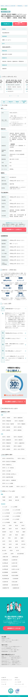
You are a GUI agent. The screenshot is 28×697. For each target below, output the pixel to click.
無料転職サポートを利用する (14, 229)
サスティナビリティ (18, 684)
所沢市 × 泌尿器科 (6, 449)
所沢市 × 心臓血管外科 (19, 443)
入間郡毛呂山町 (15, 556)
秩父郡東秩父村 (5, 578)
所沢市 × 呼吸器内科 (6, 420)
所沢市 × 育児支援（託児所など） (9, 474)
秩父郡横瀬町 (5, 572)
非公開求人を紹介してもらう (14, 401)
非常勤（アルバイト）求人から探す (10, 640)
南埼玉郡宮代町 (15, 584)
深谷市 (3, 534)
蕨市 (3, 538)
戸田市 (9, 538)
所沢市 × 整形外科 (18, 439)
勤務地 (17, 101)
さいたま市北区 (5, 509)
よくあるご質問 (12, 651)
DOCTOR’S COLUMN (14, 656)
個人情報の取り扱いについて (6, 679)
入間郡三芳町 (5, 556)
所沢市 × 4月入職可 (6, 470)
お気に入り (7, 23)
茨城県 (3, 497)
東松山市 (23, 528)
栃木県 (10, 497)
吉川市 (17, 550)
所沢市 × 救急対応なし (7, 464)
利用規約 (16, 677)
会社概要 (3, 677)
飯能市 (3, 528)
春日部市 (4, 531)
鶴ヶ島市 (4, 550)
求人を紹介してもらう (20, 23)
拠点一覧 (16, 649)
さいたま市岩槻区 (6, 522)
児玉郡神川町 (5, 581)
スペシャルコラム (6, 659)
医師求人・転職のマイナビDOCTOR (8, 5)
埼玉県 (26, 5)
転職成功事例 (5, 651)
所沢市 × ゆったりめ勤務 (7, 483)
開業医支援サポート (6, 661)
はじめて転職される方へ (14, 646)
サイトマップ (3, 682)
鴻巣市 (23, 531)
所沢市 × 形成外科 (18, 446)
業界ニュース (14, 659)
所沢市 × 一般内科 (6, 417)
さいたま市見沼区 (6, 513)
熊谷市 (21, 522)
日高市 (11, 550)
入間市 (15, 538)
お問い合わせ (17, 679)
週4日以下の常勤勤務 (6, 11)
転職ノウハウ (5, 656)
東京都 (10, 500)
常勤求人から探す (6, 638)
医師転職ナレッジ (6, 657)
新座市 (16, 541)
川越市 (15, 522)
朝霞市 (22, 538)
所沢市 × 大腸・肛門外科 (19, 449)
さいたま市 (4, 506)
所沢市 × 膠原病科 (18, 430)
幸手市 (23, 547)
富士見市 (23, 544)
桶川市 (23, 541)
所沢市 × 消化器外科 (18, 436)
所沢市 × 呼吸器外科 (6, 443)
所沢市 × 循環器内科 (18, 417)
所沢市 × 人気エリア (21, 486)
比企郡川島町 (5, 566)
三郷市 (3, 547)
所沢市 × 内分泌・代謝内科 (8, 423)
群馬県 (16, 497)
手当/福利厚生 (24, 102)
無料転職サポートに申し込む (14, 628)
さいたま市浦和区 (16, 516)
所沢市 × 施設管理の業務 (7, 477)
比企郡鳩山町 (5, 569)
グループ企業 (17, 682)
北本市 (10, 544)
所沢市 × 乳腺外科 (6, 446)
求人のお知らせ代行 (6, 662)
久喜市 (3, 544)
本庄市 (16, 528)
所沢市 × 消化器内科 (19, 420)
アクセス (3, 684)
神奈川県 (17, 500)
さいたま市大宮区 (16, 509)
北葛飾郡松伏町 (16, 588)
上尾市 (10, 534)
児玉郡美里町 (15, 578)
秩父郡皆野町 (14, 572)
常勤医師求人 (20, 5)
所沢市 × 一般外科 (6, 436)
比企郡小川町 (14, 563)
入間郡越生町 (5, 559)
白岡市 (12, 553)
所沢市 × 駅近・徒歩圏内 (7, 486)
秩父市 (16, 525)
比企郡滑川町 (14, 559)
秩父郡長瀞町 (5, 575)
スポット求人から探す (7, 641)
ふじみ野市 (4, 553)
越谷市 (23, 534)
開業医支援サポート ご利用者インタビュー (11, 664)
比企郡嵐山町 (5, 563)
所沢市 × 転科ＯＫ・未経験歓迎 (9, 480)
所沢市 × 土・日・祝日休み (8, 467)
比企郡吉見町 (14, 566)
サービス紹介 (5, 646)
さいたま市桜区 (5, 516)
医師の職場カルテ (16, 662)
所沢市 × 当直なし (21, 458)
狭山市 (11, 531)
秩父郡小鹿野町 (15, 575)
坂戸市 (16, 547)
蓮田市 (10, 547)
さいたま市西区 (14, 506)
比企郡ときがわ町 (15, 569)
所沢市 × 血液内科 (6, 430)
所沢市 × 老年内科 (18, 427)
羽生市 (17, 531)
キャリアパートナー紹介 (7, 649)
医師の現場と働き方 (15, 657)
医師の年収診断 (15, 661)
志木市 (3, 541)
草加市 (16, 534)
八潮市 (16, 544)
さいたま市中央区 (17, 513)
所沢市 (23, 525)
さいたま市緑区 (16, 519)
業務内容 (11, 101)
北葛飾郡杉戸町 (5, 588)
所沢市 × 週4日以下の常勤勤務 (9, 461)
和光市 (10, 541)
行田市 (10, 525)
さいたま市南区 (5, 519)
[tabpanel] (14, 86)
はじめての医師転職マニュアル (9, 648)
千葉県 (3, 500)
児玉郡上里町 (14, 581)
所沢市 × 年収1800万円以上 (8, 458)
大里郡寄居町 (5, 584)
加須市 (10, 528)
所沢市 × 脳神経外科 (6, 439)
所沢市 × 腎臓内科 (21, 423)
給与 (4, 101)
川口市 (3, 525)
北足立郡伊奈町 (20, 553)
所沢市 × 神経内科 (6, 427)
